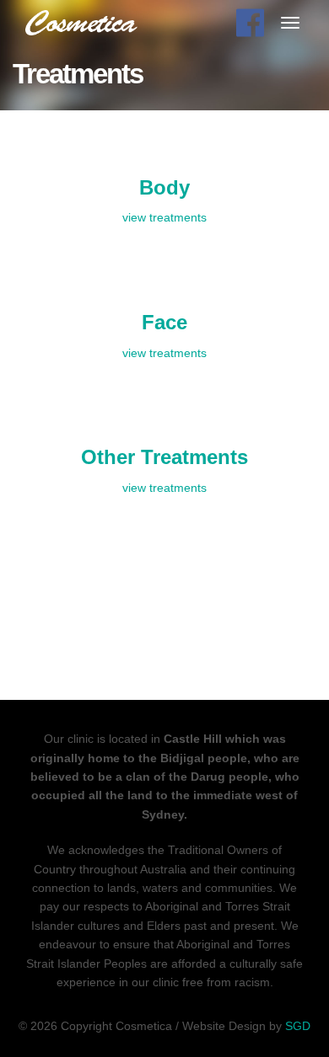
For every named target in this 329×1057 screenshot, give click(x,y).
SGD (297, 1026)
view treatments (164, 217)
